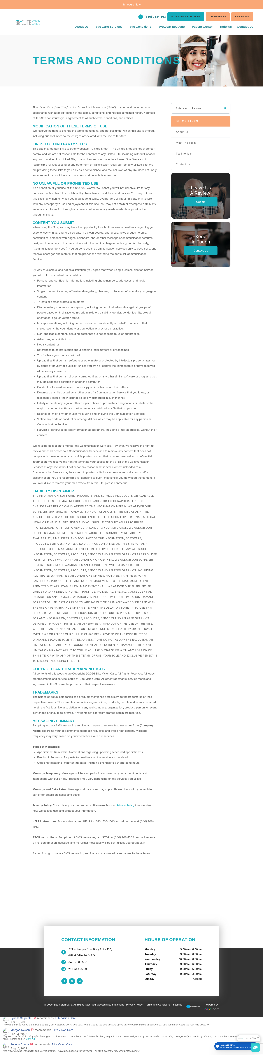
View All (30, 1038)
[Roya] (193, 1007)
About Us (182, 132)
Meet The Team (186, 142)
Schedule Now (131, 4)
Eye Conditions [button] (140, 26)
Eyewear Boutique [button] (171, 26)
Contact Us (245, 26)
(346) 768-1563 (155, 16)
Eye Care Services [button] (109, 26)
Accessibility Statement (110, 1004)
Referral (226, 26)
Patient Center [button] (202, 26)
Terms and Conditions (157, 1004)
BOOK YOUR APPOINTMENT (185, 16)
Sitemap (177, 1004)
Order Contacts (218, 16)
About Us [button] (81, 26)
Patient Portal (242, 16)
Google (200, 201)
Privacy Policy (125, 805)
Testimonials (183, 153)
